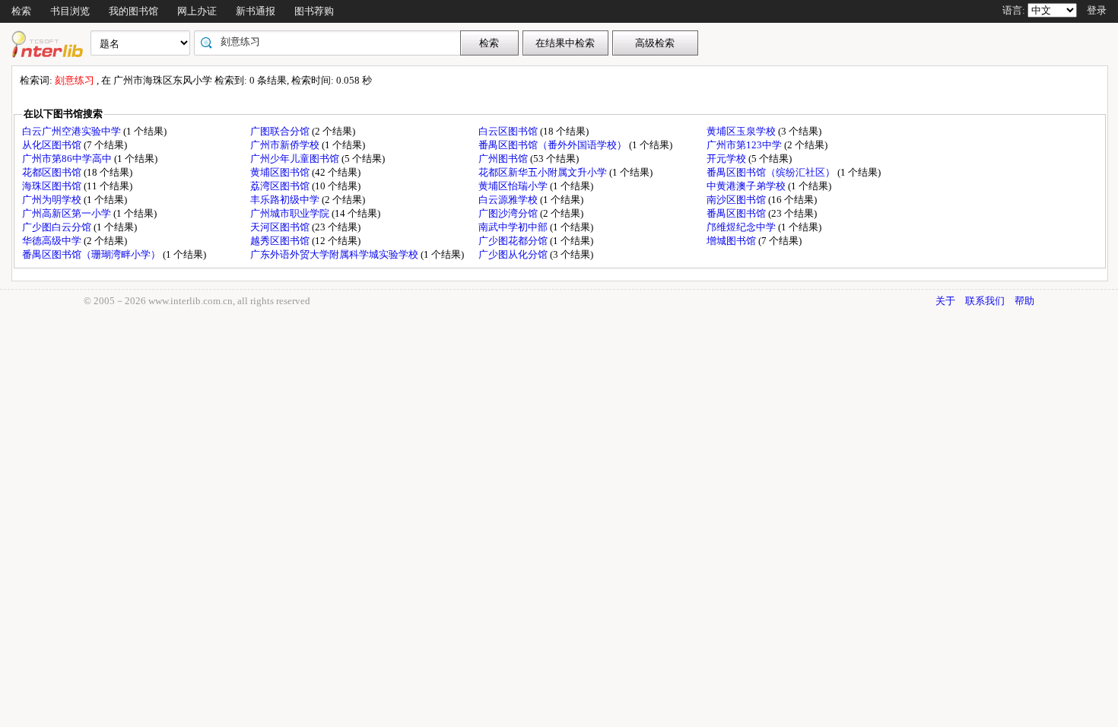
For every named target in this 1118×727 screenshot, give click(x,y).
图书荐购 (314, 11)
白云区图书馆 (509, 131)
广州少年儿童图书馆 (295, 158)
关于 (945, 300)
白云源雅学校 (509, 199)
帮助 (1024, 300)
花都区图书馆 (53, 172)
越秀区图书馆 (281, 240)
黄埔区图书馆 (281, 172)
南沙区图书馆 (737, 199)
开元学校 (727, 158)
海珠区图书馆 (53, 186)
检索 (21, 11)
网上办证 (197, 11)
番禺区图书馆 (737, 213)
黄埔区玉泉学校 (742, 131)
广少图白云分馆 (58, 227)
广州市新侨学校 (286, 145)
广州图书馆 (504, 158)
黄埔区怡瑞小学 (514, 186)
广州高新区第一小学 (67, 213)
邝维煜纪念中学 (742, 227)
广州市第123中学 (745, 145)
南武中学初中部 (514, 227)
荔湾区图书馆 (281, 186)
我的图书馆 (133, 11)
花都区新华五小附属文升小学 (543, 172)
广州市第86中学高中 (68, 158)
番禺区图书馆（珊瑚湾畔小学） (92, 254)
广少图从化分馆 (514, 254)
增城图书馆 (732, 240)
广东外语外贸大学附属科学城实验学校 (335, 254)
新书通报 (255, 11)
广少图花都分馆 (514, 240)
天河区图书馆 (281, 227)
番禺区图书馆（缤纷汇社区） (772, 172)
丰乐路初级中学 (286, 199)
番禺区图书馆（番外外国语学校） (553, 145)
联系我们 (985, 300)
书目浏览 (70, 11)
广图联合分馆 (281, 131)
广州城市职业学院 (291, 213)
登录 (1097, 10)
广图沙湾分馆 (509, 213)
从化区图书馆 (53, 145)
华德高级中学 (53, 240)
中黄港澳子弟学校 (747, 186)
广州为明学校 (53, 199)
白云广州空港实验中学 (72, 131)
